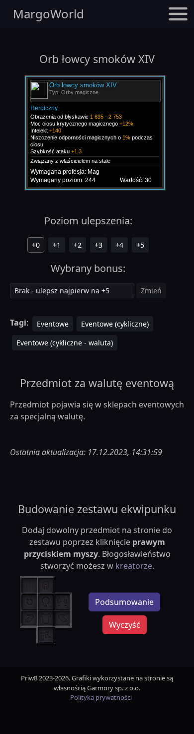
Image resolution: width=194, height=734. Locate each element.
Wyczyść (124, 624)
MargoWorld (48, 13)
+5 (140, 245)
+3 (98, 245)
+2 (78, 245)
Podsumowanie (124, 602)
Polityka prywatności (101, 697)
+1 (57, 245)
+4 (119, 245)
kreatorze (133, 565)
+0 (36, 245)
